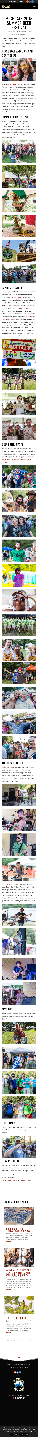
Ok (12, 1434)
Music (24, 34)
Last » (31, 1340)
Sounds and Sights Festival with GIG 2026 (18, 1230)
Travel (7, 1321)
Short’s (4, 292)
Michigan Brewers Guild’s (13, 84)
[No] (36, 1431)
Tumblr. (23, 1180)
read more (8, 1242)
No (16, 1434)
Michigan (19, 34)
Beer (13, 34)
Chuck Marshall (11, 1233)
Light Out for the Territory (11, 884)
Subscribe (21, 2)
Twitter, (15, 1180)
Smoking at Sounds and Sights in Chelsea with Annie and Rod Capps (18, 1272)
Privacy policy (24, 1434)
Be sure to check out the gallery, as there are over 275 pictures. (17, 459)
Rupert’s (32, 292)
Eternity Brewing (17, 297)
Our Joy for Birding (16, 1318)
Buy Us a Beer (13, 2)
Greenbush (10, 305)
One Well (32, 322)
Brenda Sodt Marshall (15, 31)
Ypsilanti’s (25, 44)
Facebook (7, 1180)
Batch (28, 308)
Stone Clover (6, 767)
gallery (7, 112)
